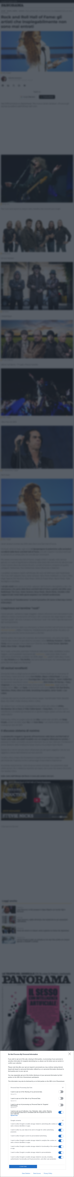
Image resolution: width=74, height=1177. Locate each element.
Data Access (37, 1173)
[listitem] (37, 1087)
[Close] (70, 1054)
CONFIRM (23, 1166)
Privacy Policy (48, 1173)
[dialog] (37, 1114)
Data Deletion (26, 1173)
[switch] (60, 1091)
